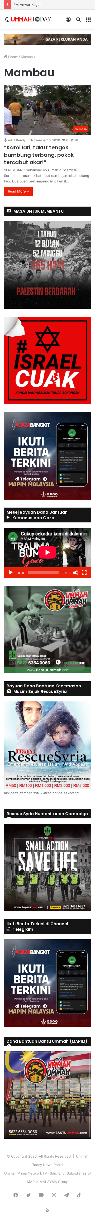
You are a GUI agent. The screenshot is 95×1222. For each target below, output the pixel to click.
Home (12, 57)
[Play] (10, 572)
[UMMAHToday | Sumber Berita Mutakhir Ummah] (31, 19)
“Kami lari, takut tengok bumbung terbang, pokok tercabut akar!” (39, 155)
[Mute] (75, 572)
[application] (47, 553)
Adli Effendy (17, 140)
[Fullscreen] (84, 572)
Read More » (18, 191)
